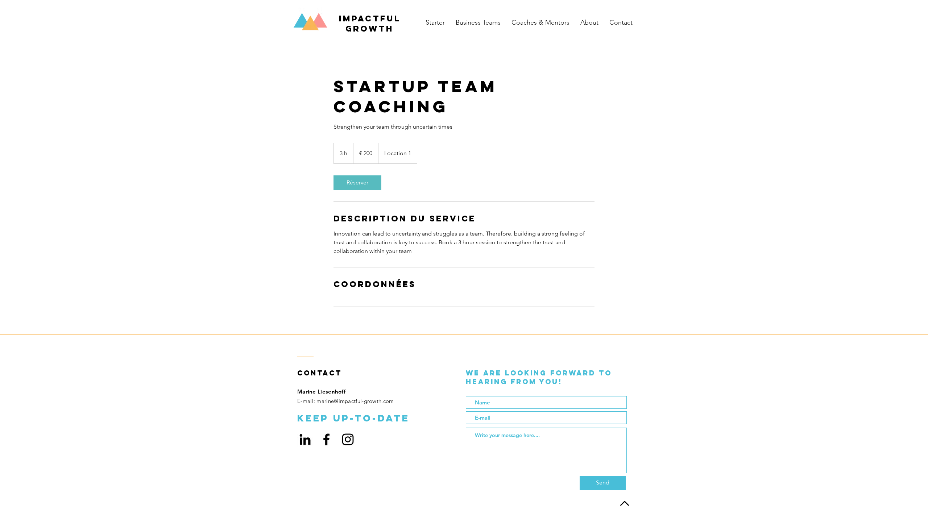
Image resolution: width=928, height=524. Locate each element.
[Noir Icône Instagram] (348, 439)
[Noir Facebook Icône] (326, 439)
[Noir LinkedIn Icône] (305, 439)
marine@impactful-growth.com (355, 401)
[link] (357, 182)
